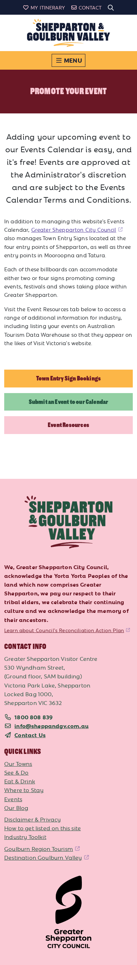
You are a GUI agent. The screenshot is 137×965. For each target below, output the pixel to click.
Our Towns (18, 763)
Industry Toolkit (25, 836)
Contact (90, 7)
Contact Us (30, 734)
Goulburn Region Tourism (38, 848)
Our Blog (16, 807)
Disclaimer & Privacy (32, 819)
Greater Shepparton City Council (73, 229)
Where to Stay (24, 789)
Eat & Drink (19, 781)
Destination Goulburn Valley (43, 857)
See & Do (16, 772)
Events (13, 799)
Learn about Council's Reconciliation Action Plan (64, 630)
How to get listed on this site (42, 828)
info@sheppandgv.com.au (51, 725)
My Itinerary (48, 7)
